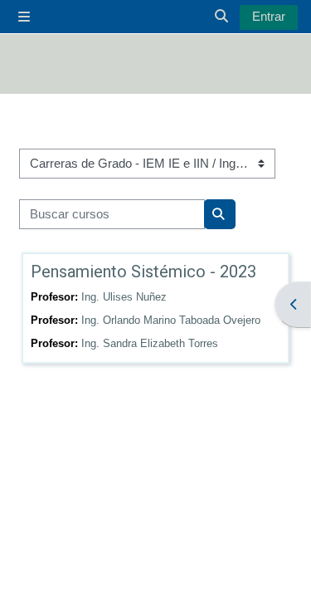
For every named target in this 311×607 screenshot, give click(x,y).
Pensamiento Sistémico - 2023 (143, 271)
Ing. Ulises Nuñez (124, 297)
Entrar (268, 16)
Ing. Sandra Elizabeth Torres (149, 343)
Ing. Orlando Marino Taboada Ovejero (170, 320)
